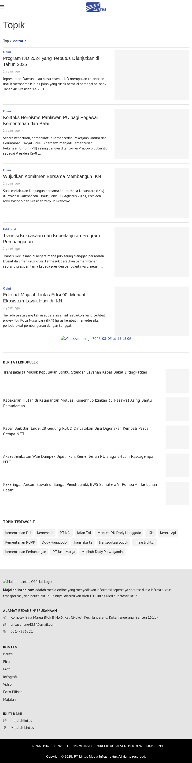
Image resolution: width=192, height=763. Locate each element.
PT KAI (65, 532)
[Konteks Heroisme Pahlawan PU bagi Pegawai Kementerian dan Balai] (151, 134)
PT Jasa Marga (63, 551)
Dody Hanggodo (54, 542)
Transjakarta (82, 542)
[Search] (189, 7)
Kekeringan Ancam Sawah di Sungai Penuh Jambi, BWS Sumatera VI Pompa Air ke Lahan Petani (80, 487)
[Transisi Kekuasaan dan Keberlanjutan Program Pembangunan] (151, 252)
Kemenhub (45, 532)
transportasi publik (113, 542)
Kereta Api (168, 532)
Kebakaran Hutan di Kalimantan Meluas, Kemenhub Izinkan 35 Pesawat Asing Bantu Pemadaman (77, 402)
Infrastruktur (144, 542)
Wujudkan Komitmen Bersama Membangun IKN (53, 176)
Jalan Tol (84, 532)
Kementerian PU (18, 532)
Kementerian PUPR (20, 542)
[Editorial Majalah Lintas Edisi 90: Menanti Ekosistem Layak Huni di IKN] (151, 311)
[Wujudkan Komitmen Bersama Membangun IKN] (151, 193)
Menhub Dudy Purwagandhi (102, 551)
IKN (151, 532)
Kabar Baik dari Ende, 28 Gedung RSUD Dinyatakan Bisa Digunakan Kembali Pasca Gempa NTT (75, 430)
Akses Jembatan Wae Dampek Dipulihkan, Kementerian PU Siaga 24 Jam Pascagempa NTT (78, 459)
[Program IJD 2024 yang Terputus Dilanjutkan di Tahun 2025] (151, 75)
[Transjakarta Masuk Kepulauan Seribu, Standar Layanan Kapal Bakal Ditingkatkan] (177, 381)
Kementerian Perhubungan (25, 551)
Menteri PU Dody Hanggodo (119, 532)
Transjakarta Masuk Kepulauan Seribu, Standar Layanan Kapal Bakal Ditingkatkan (75, 372)
